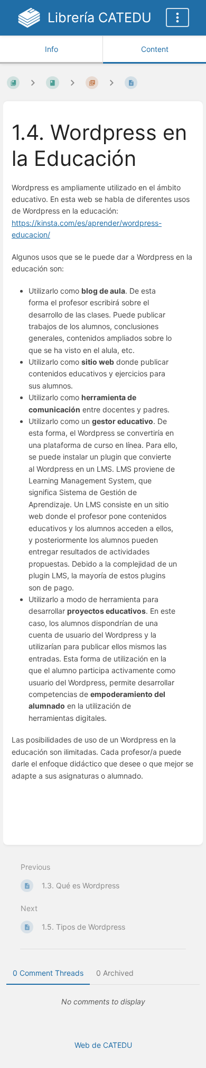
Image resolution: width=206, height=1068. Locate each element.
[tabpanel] (103, 1002)
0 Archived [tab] (115, 972)
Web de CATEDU (103, 1044)
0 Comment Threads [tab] (48, 972)
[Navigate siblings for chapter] (72, 82)
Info (51, 49)
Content (154, 49)
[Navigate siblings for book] (32, 82)
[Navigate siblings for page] (111, 82)
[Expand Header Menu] (177, 17)
